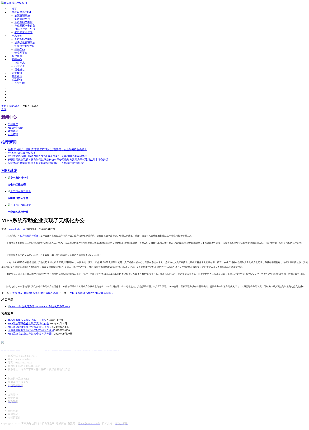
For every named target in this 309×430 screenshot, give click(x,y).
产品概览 (17, 35)
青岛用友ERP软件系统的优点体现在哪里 (35, 293)
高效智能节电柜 (23, 22)
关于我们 (17, 73)
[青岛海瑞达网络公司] (14, 2)
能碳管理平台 (22, 19)
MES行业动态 (15, 127)
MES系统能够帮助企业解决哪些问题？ (91, 293)
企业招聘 (19, 83)
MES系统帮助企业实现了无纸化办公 (28, 323)
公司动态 (19, 62)
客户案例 (17, 56)
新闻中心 (17, 59)
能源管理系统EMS (22, 12)
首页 (14, 8)
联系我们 (17, 79)
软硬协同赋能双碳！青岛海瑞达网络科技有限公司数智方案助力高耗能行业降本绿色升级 (58, 159)
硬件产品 (19, 49)
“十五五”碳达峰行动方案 (22, 152)
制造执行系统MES (24, 46)
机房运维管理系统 (24, 42)
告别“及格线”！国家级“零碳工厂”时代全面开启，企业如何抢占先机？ (47, 149)
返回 (3, 109)
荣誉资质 (17, 76)
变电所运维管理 (23, 32)
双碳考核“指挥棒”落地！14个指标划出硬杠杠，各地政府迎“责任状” (46, 163)
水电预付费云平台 (24, 29)
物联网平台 (20, 52)
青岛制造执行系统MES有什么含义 (27, 320)
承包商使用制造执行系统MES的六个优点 (31, 330)
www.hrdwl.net (17, 229)
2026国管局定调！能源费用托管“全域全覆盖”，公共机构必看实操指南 (47, 156)
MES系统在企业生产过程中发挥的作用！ (31, 333)
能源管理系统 (22, 15)
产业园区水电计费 (24, 25)
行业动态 (19, 66)
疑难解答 (19, 69)
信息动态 (14, 106)
